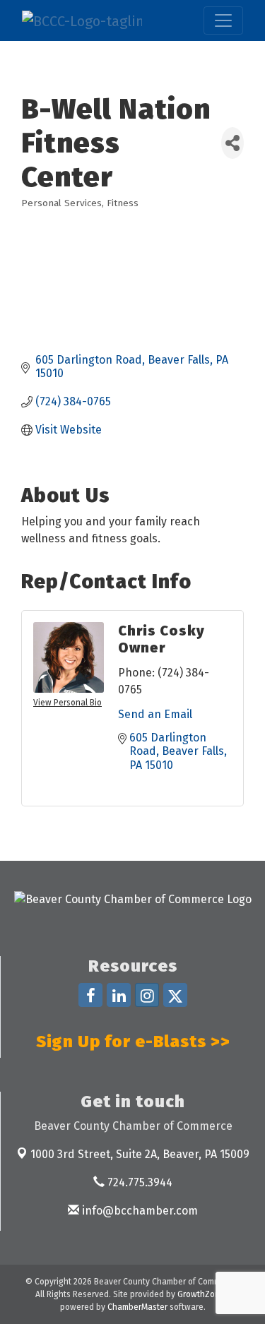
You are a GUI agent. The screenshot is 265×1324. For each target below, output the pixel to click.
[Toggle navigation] (223, 20)
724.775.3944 (138, 1182)
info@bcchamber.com (138, 1210)
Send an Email (155, 714)
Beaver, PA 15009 (139, 1154)
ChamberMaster (137, 1307)
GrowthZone (201, 1294)
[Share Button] (232, 143)
